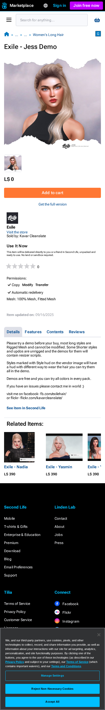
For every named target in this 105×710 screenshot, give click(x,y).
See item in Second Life (26, 408)
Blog (7, 559)
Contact (61, 518)
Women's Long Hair (48, 35)
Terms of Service (17, 604)
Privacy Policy (14, 612)
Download (12, 551)
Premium (11, 543)
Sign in (59, 5)
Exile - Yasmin (59, 466)
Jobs (59, 535)
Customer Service (18, 620)
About (59, 527)
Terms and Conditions (66, 666)
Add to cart (52, 192)
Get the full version (52, 204)
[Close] (98, 634)
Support (10, 575)
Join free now (86, 5)
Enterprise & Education (22, 535)
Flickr (66, 612)
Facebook (70, 604)
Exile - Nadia (16, 466)
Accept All (52, 701)
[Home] (6, 35)
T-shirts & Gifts (16, 527)
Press (59, 543)
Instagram (70, 621)
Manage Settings (52, 675)
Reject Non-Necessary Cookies (52, 688)
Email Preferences (18, 567)
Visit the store (17, 232)
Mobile (9, 518)
